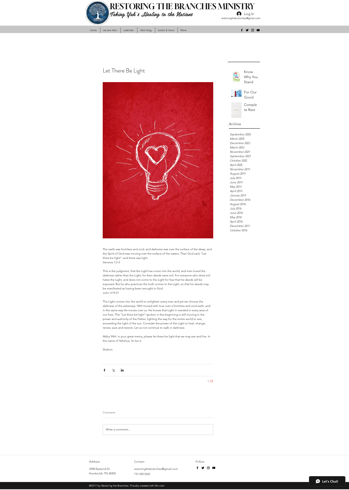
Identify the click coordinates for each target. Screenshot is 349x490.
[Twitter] (247, 30)
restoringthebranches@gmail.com (240, 18)
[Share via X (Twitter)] (113, 370)
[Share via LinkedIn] (122, 370)
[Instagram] (252, 30)
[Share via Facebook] (104, 370)
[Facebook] (242, 30)
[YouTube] (258, 30)
